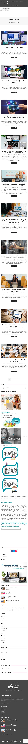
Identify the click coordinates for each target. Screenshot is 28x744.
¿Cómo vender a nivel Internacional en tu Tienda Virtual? (14, 290)
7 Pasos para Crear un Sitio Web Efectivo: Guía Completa (14, 360)
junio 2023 (3, 659)
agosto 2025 (3, 623)
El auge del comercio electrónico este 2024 (14, 256)
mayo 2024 (3, 633)
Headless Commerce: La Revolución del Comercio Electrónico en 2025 (14, 185)
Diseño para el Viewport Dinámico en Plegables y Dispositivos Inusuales (14, 116)
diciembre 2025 (3, 621)
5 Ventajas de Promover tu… (11, 729)
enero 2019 (3, 661)
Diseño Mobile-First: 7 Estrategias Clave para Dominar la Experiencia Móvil (14, 151)
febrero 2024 (3, 640)
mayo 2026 (3, 616)
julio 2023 (2, 657)
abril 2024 (3, 635)
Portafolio (2, 711)
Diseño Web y (15, 741)
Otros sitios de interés (17, 740)
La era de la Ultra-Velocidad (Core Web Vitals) (14, 81)
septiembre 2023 (4, 652)
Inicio (2, 708)
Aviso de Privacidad (10, 740)
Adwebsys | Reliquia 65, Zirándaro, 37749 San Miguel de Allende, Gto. (14, 1)
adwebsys (8, 48)
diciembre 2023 (3, 645)
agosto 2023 (3, 654)
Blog (2, 713)
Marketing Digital (4, 556)
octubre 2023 (3, 649)
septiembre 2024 (4, 628)
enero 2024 (3, 642)
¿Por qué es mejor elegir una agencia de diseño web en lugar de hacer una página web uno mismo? (14, 221)
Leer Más (14, 57)
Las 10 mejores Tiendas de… (11, 724)
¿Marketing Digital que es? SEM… (11, 719)
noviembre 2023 (4, 647)
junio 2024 (3, 630)
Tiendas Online (21, 48)
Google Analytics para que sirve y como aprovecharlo (14, 325)
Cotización (3, 712)
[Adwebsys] (5, 9)
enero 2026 (3, 618)
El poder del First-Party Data (14, 47)
